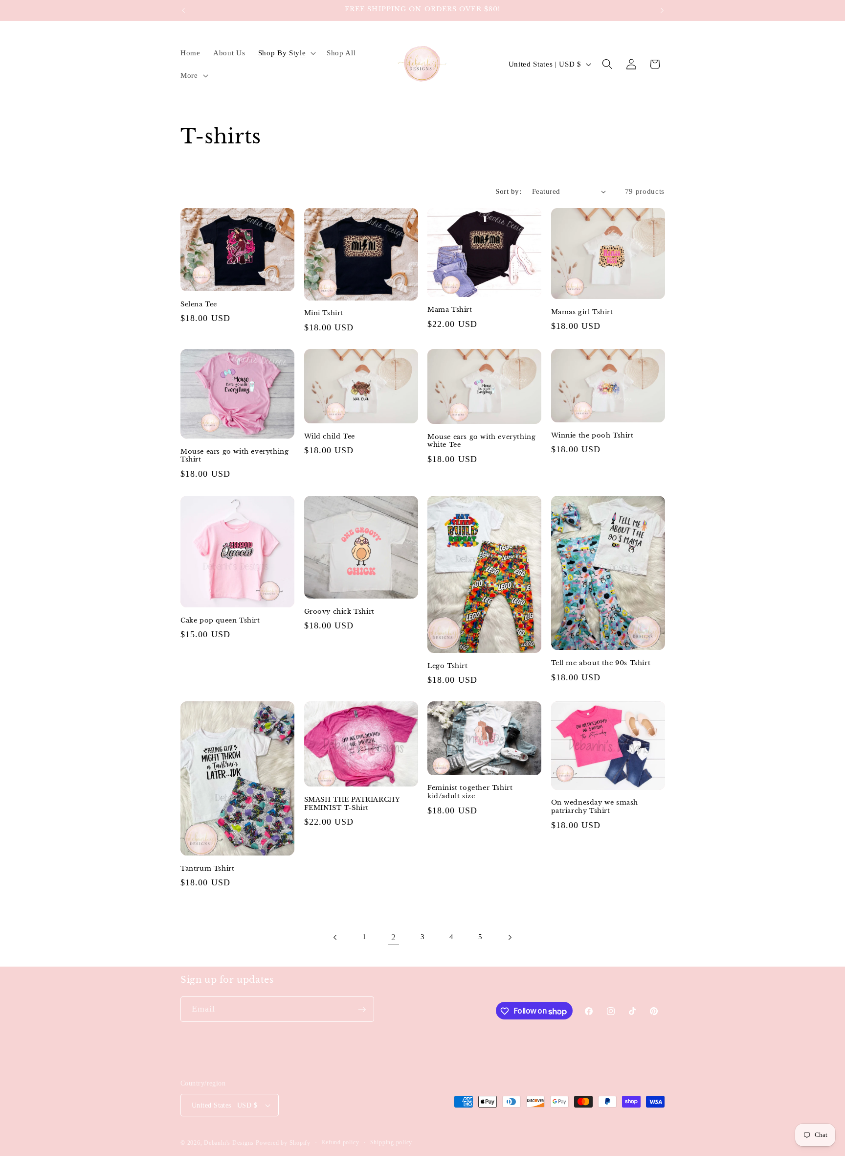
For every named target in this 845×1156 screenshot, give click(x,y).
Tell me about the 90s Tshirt (601, 663)
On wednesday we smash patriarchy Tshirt (595, 807)
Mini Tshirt (324, 314)
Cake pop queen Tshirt (220, 620)
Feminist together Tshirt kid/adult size (469, 792)
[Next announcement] (662, 10)
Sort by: (508, 191)
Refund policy (340, 1142)
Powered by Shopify (283, 1142)
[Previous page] (335, 937)
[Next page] (509, 937)
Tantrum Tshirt (207, 869)
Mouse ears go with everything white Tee (481, 441)
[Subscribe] (362, 1009)
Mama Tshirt (449, 310)
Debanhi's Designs (229, 1142)
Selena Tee (198, 304)
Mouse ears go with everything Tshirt (234, 456)
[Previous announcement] (183, 10)
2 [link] (393, 937)
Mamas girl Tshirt (582, 312)
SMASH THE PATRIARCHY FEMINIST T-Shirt (352, 804)
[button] (285, 53)
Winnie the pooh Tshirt (592, 435)
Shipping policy (391, 1142)
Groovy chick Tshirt (339, 611)
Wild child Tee (329, 436)
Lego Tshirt (447, 666)
